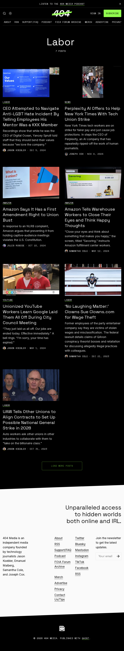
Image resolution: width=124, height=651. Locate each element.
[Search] (4, 13)
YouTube (8, 300)
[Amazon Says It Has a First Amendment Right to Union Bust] (31, 183)
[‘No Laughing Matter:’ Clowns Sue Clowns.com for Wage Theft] (93, 280)
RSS (17, 22)
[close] (120, 3)
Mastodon (82, 550)
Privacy (117, 22)
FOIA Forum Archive (68, 22)
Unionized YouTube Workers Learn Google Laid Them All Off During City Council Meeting (30, 314)
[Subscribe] (118, 556)
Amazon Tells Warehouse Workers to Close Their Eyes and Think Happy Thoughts (90, 217)
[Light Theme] (10, 13)
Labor (6, 102)
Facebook (81, 568)
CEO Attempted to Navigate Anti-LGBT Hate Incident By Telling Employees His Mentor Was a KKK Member (31, 117)
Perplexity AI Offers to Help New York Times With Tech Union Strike (92, 114)
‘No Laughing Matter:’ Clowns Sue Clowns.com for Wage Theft (89, 312)
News (68, 102)
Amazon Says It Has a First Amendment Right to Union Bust (31, 214)
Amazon (7, 202)
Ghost (85, 638)
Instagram (81, 556)
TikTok (79, 562)
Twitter (79, 538)
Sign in (95, 13)
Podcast (47, 22)
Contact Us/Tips (59, 597)
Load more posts (62, 465)
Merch (88, 22)
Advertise (102, 22)
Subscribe (112, 13)
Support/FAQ (30, 22)
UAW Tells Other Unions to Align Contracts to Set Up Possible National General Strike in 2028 (29, 420)
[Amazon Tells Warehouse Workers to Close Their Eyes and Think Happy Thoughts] (93, 183)
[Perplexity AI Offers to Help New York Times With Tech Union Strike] (93, 82)
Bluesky (80, 544)
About (7, 22)
